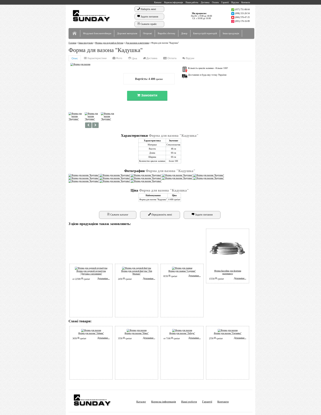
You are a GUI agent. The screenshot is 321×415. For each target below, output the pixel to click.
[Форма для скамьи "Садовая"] (182, 268)
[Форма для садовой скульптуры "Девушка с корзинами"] (91, 268)
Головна (72, 43)
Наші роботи (189, 401)
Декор (184, 33)
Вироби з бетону (166, 33)
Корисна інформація (173, 2)
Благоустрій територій (205, 33)
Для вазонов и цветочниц (137, 43)
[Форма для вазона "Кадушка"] (80, 64)
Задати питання (149, 16)
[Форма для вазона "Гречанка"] (228, 330)
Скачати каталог (119, 214)
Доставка (205, 2)
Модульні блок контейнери (97, 33)
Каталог (158, 2)
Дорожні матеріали (127, 33)
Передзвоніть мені (161, 214)
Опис (75, 58)
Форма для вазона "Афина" (91, 333)
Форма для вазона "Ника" (136, 333)
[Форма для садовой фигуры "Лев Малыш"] (136, 268)
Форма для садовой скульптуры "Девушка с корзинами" (91, 272)
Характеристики (97, 58)
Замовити (148, 95)
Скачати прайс (148, 24)
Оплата (215, 2)
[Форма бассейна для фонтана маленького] (227, 268)
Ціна (134, 58)
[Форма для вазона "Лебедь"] (182, 330)
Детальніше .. (103, 278)
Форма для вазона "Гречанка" (227, 333)
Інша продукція (231, 33)
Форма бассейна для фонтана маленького (227, 272)
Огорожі (147, 33)
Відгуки (235, 2)
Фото (118, 58)
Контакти (245, 2)
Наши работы (192, 2)
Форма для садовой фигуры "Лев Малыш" (136, 272)
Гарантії (225, 2)
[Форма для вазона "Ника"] (137, 330)
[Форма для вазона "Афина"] (91, 330)
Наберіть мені (148, 9)
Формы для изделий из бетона (109, 43)
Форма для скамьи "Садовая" (182, 271)
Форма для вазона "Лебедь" (182, 333)
